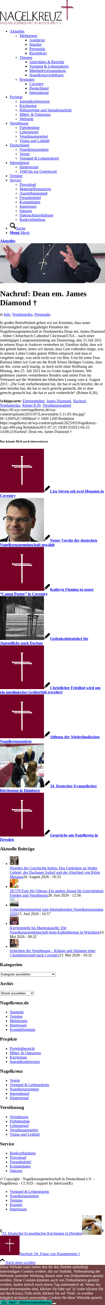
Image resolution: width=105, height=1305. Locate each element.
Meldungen (28, 36)
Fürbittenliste (20, 1121)
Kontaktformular (22, 1029)
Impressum (18, 1025)
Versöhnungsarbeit (56, 405)
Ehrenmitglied (33, 401)
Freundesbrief (20, 1162)
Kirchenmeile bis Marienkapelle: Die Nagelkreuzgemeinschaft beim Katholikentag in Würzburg (55, 930)
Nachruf (79, 401)
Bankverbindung (23, 1153)
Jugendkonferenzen (25, 1062)
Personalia (42, 314)
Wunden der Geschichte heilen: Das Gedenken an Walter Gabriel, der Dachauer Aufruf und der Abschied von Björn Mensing (55, 872)
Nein (12, 1302)
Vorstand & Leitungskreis (29, 1085)
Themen (26, 57)
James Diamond (58, 401)
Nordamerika (22, 314)
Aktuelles (7, 241)
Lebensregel (19, 1126)
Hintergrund (19, 1098)
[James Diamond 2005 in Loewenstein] (52, 282)
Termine (16, 1016)
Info (7, 314)
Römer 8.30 (31, 405)
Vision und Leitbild (25, 1134)
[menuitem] (57, 62)
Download (18, 1157)
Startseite (17, 1012)
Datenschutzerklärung (35, 1302)
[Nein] (54, 1303)
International (19, 1093)
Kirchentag (18, 1057)
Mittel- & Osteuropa (25, 1053)
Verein (15, 1080)
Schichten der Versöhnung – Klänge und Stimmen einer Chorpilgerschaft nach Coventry (52, 953)
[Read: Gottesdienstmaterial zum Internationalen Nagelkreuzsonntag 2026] (14, 905)
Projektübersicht (22, 1048)
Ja (3, 1302)
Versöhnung (19, 1117)
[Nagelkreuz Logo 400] (36, 23)
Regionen (27, 79)
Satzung (16, 1171)
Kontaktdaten (20, 1166)
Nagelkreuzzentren (24, 1089)
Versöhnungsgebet (24, 1130)
